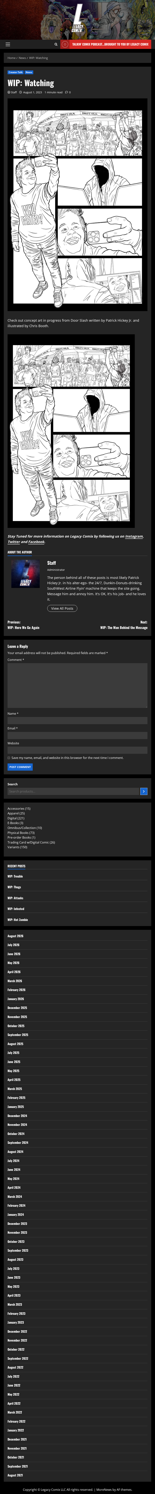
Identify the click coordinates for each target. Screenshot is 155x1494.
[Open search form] (56, 44)
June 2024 (14, 1169)
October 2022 (16, 1349)
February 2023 (16, 1313)
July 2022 (13, 1376)
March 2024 (15, 1196)
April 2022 (14, 1403)
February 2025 (16, 1097)
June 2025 (14, 1061)
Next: (123, 625)
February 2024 (16, 1205)
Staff (14, 92)
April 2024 (14, 1187)
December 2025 (17, 1007)
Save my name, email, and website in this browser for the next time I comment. (68, 758)
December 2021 (17, 1439)
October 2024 (16, 1133)
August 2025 (15, 1043)
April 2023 (14, 1295)
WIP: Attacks (15, 898)
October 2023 (16, 1241)
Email (13, 728)
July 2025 (13, 1052)
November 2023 (17, 1232)
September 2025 (18, 1034)
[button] (8, 44)
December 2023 (17, 1223)
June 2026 (14, 954)
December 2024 (17, 1115)
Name (13, 713)
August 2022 (15, 1367)
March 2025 (15, 1088)
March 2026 (15, 981)
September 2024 (18, 1142)
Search (13, 784)
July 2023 (13, 1268)
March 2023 (15, 1304)
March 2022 (15, 1412)
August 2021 (15, 1475)
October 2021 (16, 1457)
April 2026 (14, 971)
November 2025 (17, 1016)
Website (13, 743)
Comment (16, 660)
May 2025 (13, 1070)
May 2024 (13, 1178)
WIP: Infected (16, 908)
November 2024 (17, 1124)
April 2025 (14, 1079)
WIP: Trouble (15, 876)
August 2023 (15, 1259)
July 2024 (13, 1160)
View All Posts (62, 608)
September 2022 (18, 1358)
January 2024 (16, 1214)
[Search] (143, 791)
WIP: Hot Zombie (18, 919)
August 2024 (15, 1151)
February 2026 (17, 989)
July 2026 (13, 944)
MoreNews (104, 1490)
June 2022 (14, 1385)
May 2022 (13, 1394)
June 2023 (14, 1277)
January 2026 (16, 999)
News (29, 72)
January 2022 (16, 1430)
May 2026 (13, 962)
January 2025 (16, 1106)
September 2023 (18, 1250)
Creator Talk (15, 72)
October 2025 (16, 1026)
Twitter (14, 541)
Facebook (36, 541)
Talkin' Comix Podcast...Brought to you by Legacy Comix (110, 44)
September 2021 (18, 1466)
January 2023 (16, 1322)
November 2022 (17, 1340)
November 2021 (17, 1448)
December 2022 (17, 1331)
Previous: (23, 625)
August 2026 (15, 936)
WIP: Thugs (14, 887)
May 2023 (13, 1286)
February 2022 (16, 1421)
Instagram (134, 536)
